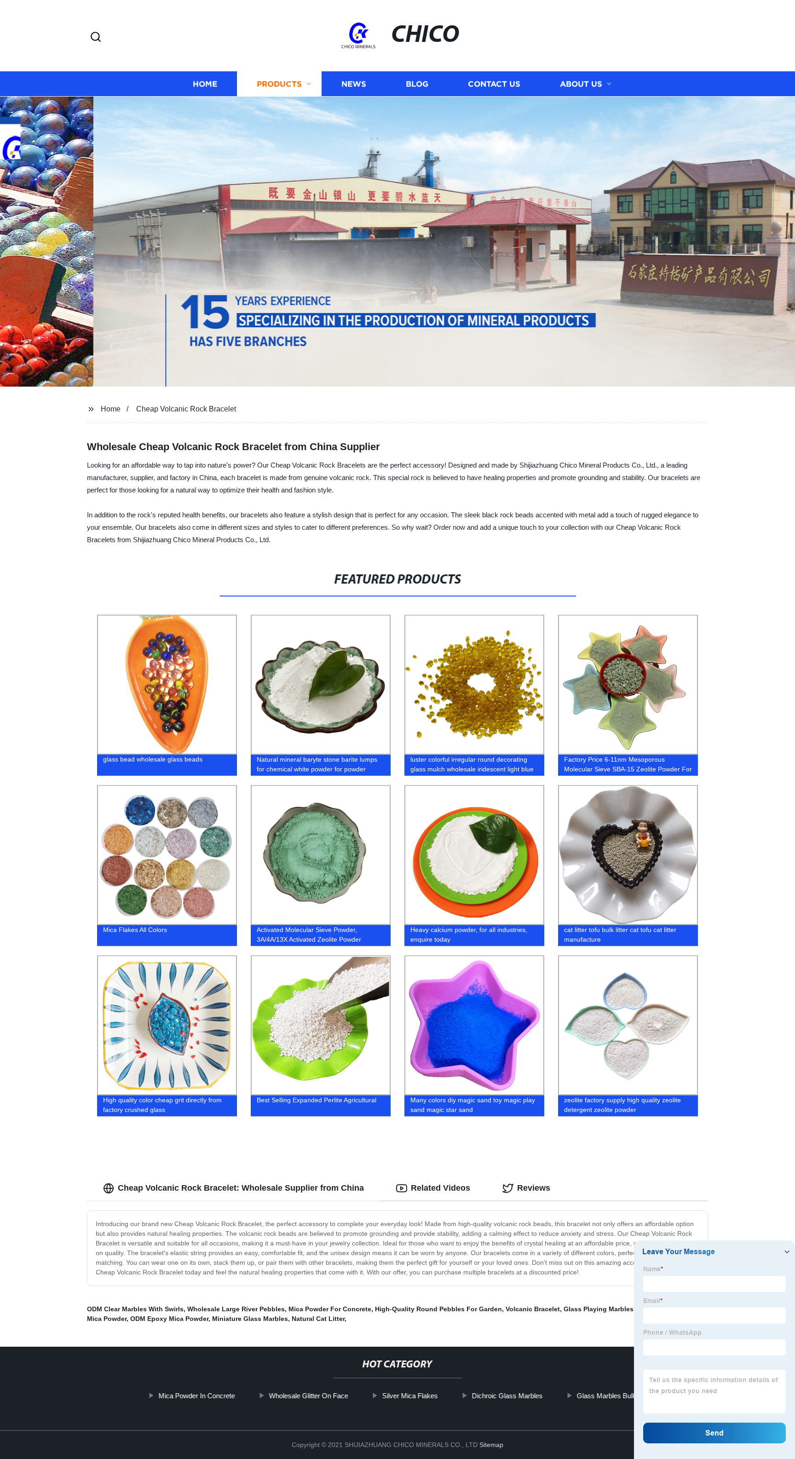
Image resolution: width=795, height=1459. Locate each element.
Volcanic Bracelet (533, 1309)
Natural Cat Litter (318, 1318)
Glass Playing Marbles (599, 1309)
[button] (95, 37)
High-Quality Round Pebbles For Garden (438, 1309)
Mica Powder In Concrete (197, 1396)
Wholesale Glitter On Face (308, 1396)
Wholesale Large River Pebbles (236, 1309)
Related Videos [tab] (440, 1188)
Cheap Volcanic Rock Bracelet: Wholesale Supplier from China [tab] (241, 1188)
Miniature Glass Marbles (250, 1318)
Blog (417, 84)
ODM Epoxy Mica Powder (169, 1318)
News (353, 84)
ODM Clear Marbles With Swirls (135, 1309)
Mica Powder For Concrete (329, 1309)
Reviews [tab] (533, 1188)
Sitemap (491, 1444)
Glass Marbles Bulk (606, 1396)
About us (581, 84)
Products (279, 84)
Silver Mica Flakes (410, 1396)
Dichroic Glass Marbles (507, 1396)
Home (205, 84)
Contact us (494, 84)
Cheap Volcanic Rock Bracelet (186, 409)
